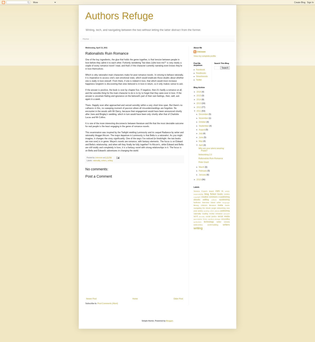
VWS (217, 191)
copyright (197, 197)
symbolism (197, 222)
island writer (216, 202)
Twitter (199, 80)
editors (214, 200)
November (204, 118)
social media (224, 216)
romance (218, 214)
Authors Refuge (119, 15)
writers (104, 160)
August (202, 130)
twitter (219, 222)
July (201, 133)
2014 (199, 99)
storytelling (225, 219)
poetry (200, 211)
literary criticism (200, 205)
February (203, 171)
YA (222, 191)
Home (86, 39)
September (204, 126)
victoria (227, 222)
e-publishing (224, 197)
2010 (199, 179)
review (211, 214)
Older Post (178, 299)
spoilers (211, 219)
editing (206, 200)
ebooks (197, 200)
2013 (199, 103)
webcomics (198, 225)
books (220, 194)
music (227, 205)
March (202, 167)
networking (221, 208)
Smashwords (202, 76)
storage (217, 219)
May (201, 141)
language (226, 202)
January (203, 175)
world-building (212, 225)
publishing (225, 211)
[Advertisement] (134, 272)
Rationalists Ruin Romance (211, 158)
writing (110, 160)
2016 (199, 92)
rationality (96, 160)
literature (212, 205)
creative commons (209, 197)
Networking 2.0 (205, 154)
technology (209, 222)
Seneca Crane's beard (204, 191)
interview (205, 202)
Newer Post (91, 299)
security (202, 216)
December (204, 114)
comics (227, 194)
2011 (199, 111)
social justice (211, 216)
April (201, 145)
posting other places (212, 211)
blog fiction (210, 194)
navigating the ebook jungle (205, 208)
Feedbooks (201, 73)
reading (205, 214)
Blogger (169, 321)
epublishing (224, 200)
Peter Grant (204, 162)
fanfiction (197, 202)
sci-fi (196, 216)
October (202, 122)
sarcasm (226, 214)
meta (220, 205)
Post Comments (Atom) (107, 303)
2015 (199, 95)
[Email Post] (118, 158)
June (201, 137)
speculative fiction (200, 219)
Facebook (200, 70)
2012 (199, 107)
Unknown (201, 52)
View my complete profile (205, 56)
